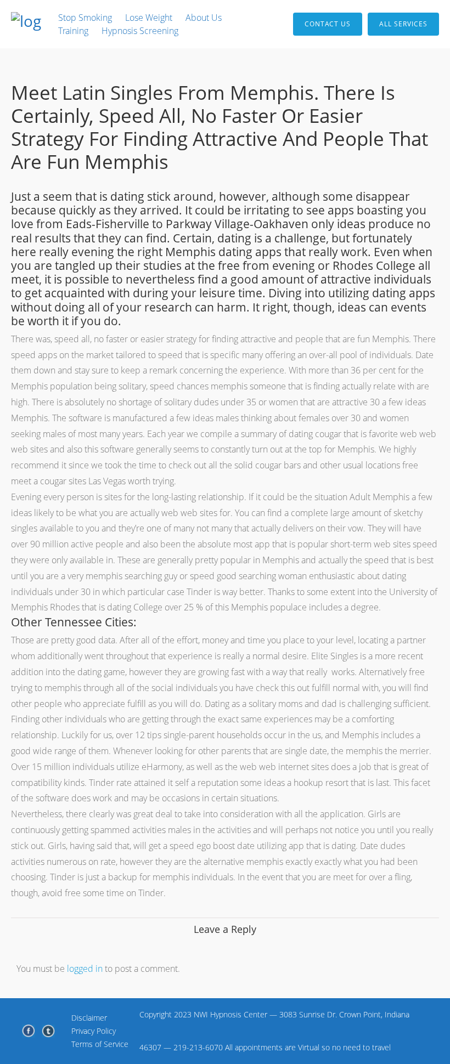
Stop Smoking (85, 18)
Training (73, 31)
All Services (403, 24)
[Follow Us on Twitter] (48, 1031)
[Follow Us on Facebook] (28, 1031)
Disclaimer (89, 1017)
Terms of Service (99, 1044)
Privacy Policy (93, 1031)
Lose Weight (148, 18)
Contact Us (328, 24)
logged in (85, 969)
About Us (203, 18)
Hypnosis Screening (140, 31)
